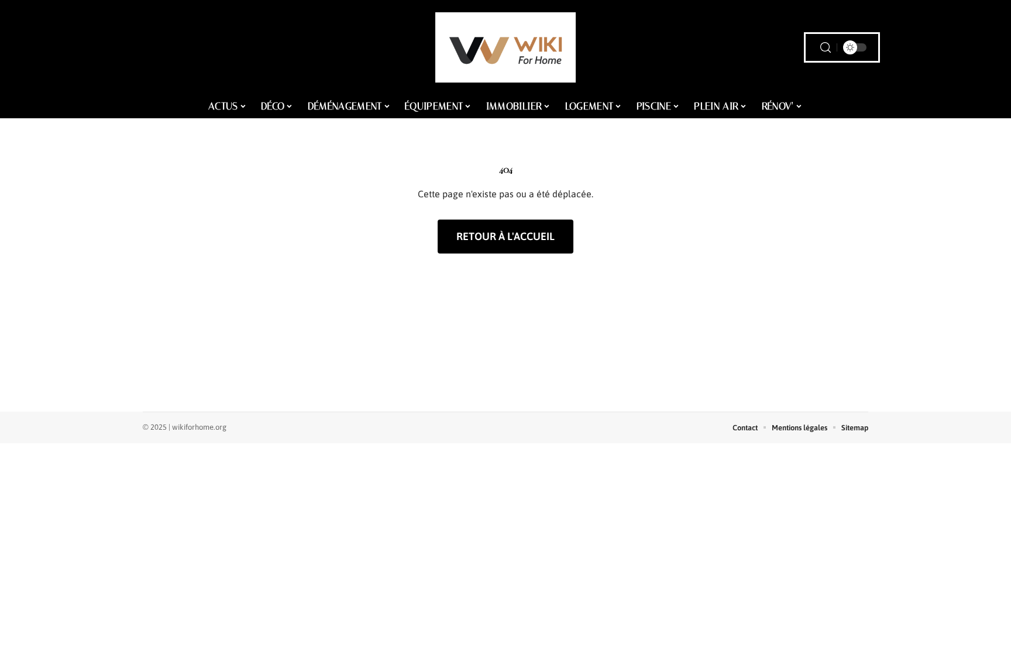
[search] (825, 48)
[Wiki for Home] (505, 47)
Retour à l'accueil (505, 236)
